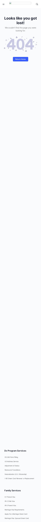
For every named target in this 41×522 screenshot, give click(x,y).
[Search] (37, 4)
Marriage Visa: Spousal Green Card (17, 518)
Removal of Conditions (12, 470)
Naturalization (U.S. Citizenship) (16, 474)
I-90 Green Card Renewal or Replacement (19, 478)
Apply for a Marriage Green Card (16, 514)
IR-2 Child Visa (10, 501)
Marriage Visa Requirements (14, 510)
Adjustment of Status (12, 466)
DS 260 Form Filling (11, 457)
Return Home (20, 59)
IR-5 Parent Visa (10, 505)
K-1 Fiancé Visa (10, 497)
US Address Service (11, 461)
